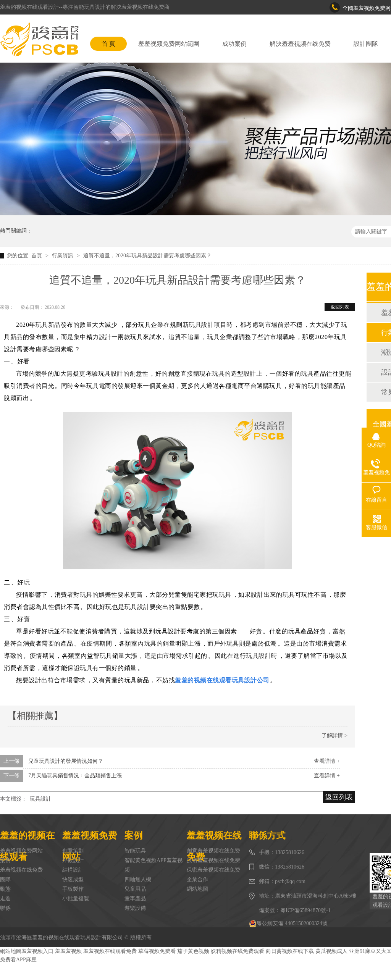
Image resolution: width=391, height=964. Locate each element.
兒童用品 (135, 889)
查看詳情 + (327, 761)
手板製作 (73, 889)
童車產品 (135, 898)
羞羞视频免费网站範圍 (168, 43)
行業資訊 (63, 255)
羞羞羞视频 (68, 951)
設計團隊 (366, 43)
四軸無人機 (137, 879)
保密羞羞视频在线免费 (213, 870)
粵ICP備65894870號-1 (305, 910)
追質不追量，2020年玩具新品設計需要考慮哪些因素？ (147, 255)
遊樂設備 (135, 908)
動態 (5, 889)
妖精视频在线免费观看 (237, 951)
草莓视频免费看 (157, 951)
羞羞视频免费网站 (21, 851)
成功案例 (234, 43)
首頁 (37, 255)
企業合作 (197, 879)
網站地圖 (197, 889)
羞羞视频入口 (37, 951)
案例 (5, 860)
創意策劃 (73, 851)
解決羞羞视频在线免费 (300, 43)
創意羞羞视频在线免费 (213, 851)
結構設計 (73, 870)
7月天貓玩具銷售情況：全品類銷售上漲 (75, 775)
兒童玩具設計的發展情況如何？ (65, 761)
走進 (5, 898)
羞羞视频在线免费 (21, 870)
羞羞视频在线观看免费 (110, 951)
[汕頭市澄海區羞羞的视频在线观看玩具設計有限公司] (39, 39)
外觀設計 (73, 860)
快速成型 (73, 879)
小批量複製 (75, 898)
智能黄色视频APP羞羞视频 (153, 865)
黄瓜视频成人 (331, 951)
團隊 (5, 879)
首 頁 (108, 43)
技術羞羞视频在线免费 (213, 860)
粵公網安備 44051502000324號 (292, 923)
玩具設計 (40, 799)
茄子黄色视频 (193, 951)
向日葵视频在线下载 (290, 951)
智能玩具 (135, 851)
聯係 (5, 908)
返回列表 (340, 307)
